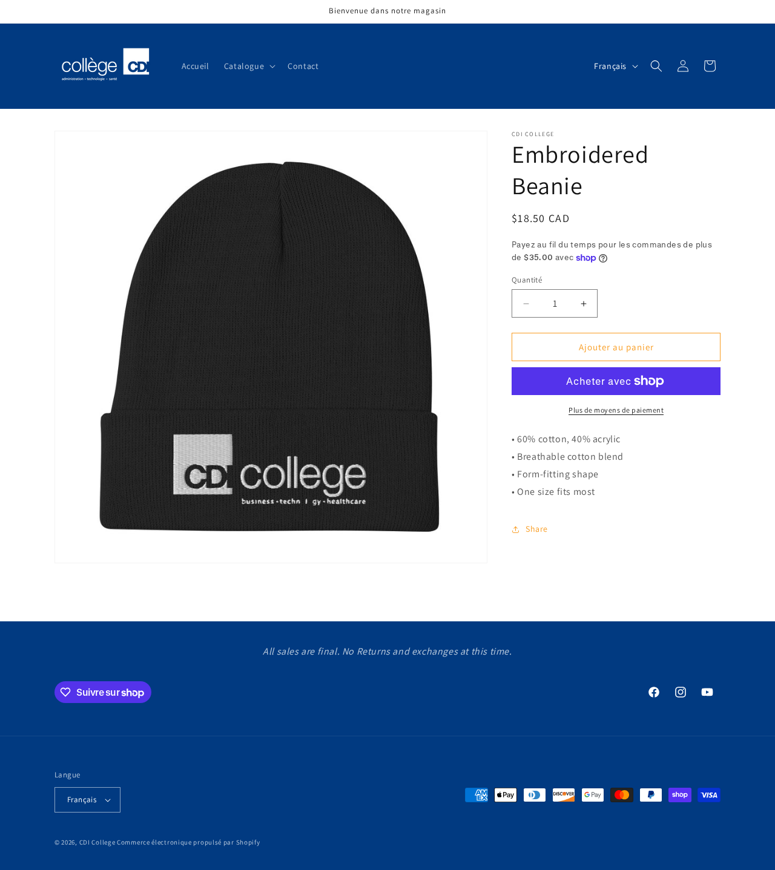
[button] (248, 66)
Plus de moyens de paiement (616, 409)
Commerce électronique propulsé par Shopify (188, 842)
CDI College (97, 842)
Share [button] (537, 528)
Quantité (527, 280)
